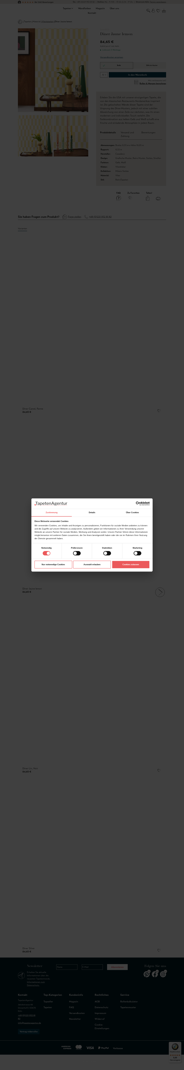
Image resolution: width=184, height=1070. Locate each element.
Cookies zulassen (130, 564)
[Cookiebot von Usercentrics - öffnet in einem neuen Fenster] (138, 504)
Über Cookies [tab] (132, 512)
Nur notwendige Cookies (53, 564)
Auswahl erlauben (92, 564)
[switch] (77, 553)
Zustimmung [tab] (52, 512)
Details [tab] (92, 512)
